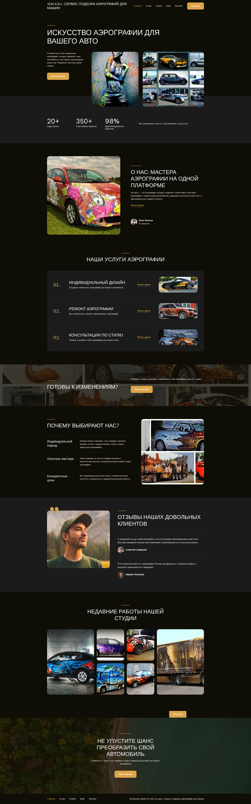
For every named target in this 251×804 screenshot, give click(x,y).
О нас (149, 6)
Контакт (178, 6)
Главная (138, 6)
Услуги (159, 6)
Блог (168, 6)
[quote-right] (54, 510)
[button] (195, 6)
